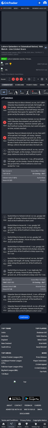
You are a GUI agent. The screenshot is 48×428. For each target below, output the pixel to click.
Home (3, 427)
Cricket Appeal (41, 364)
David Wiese (19, 74)
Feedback (28, 405)
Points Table (31, 85)
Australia (4, 336)
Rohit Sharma (42, 336)
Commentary (7, 85)
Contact (18, 405)
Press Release (41, 357)
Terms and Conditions (9, 420)
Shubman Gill (42, 332)
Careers (37, 405)
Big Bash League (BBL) (9, 370)
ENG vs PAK (25, 8)
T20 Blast (4, 374)
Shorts (19, 427)
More (44, 427)
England (4, 340)
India (3, 332)
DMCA (40, 409)
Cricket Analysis (41, 368)
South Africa (6, 347)
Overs (42, 85)
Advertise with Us (14, 409)
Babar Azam (42, 340)
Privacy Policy (25, 420)
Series (27, 427)
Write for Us (29, 409)
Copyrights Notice (40, 420)
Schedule (11, 427)
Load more (24, 317)
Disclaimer (24, 413)
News (16, 8)
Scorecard (19, 85)
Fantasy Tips (36, 427)
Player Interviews (40, 361)
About (9, 405)
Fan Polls (43, 371)
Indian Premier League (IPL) (12, 357)
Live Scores (7, 8)
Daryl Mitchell (41, 347)
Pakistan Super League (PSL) (12, 367)
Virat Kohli (43, 343)
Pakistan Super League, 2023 (11, 52)
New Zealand (6, 343)
